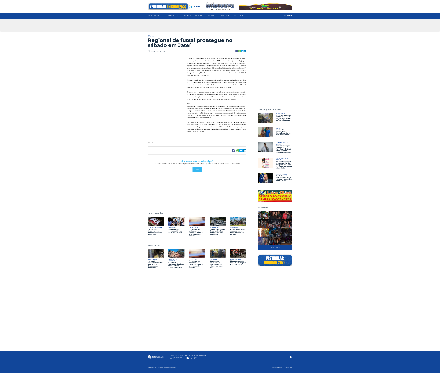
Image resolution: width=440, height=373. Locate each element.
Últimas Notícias (171, 15)
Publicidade (224, 15)
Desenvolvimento (277, 367)
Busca (289, 15)
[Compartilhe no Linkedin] (245, 51)
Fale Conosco (239, 15)
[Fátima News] (220, 5)
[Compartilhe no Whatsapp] (239, 51)
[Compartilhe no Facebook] (236, 51)
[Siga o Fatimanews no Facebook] (291, 357)
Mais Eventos (275, 247)
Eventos (211, 15)
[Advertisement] (165, 92)
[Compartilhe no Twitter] (242, 51)
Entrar (197, 169)
